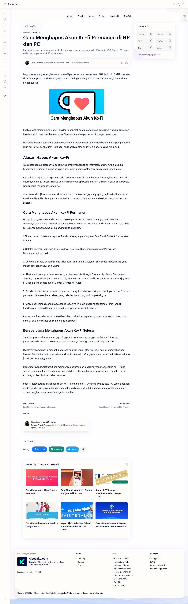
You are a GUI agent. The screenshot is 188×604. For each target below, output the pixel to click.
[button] (178, 4)
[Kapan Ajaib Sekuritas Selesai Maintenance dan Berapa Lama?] (77, 510)
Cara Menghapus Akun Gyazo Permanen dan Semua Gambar (111, 525)
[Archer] (91, 16)
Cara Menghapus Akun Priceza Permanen (41, 492)
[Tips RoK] (128, 16)
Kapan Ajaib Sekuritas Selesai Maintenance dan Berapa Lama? (76, 526)
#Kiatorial (29, 441)
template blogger (126, 593)
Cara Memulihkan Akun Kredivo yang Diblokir (42, 525)
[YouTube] (39, 572)
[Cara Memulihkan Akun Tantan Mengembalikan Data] (77, 477)
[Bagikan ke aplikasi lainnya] (83, 449)
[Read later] (122, 63)
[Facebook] (21, 572)
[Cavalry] (81, 16)
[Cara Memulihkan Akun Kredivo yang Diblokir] (42, 510)
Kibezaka (12, 4)
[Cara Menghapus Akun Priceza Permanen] (42, 477)
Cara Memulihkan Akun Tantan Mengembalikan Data (76, 492)
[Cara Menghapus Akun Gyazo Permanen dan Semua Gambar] (112, 510)
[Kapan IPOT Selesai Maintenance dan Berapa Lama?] (112, 477)
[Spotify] (30, 572)
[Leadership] (115, 16)
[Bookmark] (174, 4)
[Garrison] (102, 16)
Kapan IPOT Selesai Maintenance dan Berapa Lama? (108, 493)
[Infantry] (70, 16)
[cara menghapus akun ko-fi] (76, 105)
